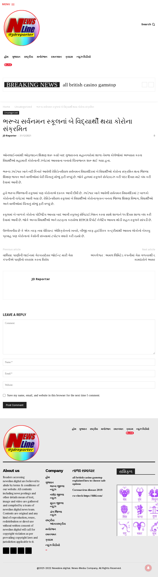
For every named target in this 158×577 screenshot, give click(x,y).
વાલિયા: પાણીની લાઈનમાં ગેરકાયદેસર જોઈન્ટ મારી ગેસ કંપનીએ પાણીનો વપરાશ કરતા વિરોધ (38, 257)
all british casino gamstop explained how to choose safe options (89, 480)
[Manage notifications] (148, 568)
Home (6, 107)
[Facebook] (126, 55)
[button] (148, 24)
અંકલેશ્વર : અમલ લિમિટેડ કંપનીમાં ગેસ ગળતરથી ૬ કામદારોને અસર (123, 257)
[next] (151, 84)
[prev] (144, 84)
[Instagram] (139, 55)
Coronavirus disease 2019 (87, 489)
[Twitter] (126, 67)
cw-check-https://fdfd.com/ (87, 495)
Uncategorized (23, 107)
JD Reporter (9, 135)
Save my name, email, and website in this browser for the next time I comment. (53, 395)
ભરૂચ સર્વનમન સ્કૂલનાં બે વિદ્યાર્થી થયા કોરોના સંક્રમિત (67, 125)
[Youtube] (28, 550)
